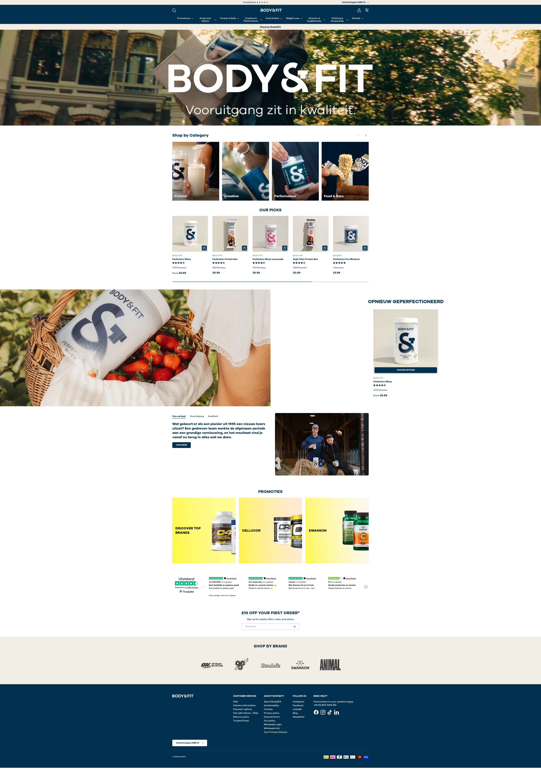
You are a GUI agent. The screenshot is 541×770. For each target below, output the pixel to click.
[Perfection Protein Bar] (230, 234)
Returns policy (241, 716)
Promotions (183, 18)
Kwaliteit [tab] (213, 416)
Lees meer (181, 445)
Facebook (298, 705)
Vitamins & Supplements (314, 20)
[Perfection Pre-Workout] (351, 234)
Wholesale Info (272, 728)
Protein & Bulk (228, 18)
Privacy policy (271, 713)
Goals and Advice (205, 20)
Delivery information (244, 705)
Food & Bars (272, 18)
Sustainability (271, 705)
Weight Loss (292, 18)
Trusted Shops (241, 720)
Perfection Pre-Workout (346, 259)
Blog (295, 713)
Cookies (268, 709)
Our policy (269, 720)
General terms (272, 716)
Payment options (242, 709)
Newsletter (299, 716)
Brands (356, 18)
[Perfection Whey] (190, 234)
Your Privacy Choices (275, 732)
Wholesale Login (273, 724)
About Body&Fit (272, 701)
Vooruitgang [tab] (197, 416)
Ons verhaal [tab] (179, 416)
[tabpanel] (219, 435)
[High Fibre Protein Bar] (311, 234)
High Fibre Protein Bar (305, 259)
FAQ (235, 701)
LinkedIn (297, 709)
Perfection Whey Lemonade (268, 259)
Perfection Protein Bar (225, 259)
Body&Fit (182, 756)
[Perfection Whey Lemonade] (270, 234)
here (350, 701)
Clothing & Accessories (337, 20)
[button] (367, 10)
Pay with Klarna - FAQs (245, 713)
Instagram (298, 701)
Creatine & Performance (251, 20)
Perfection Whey (181, 259)
